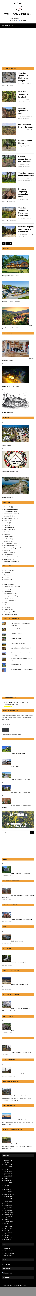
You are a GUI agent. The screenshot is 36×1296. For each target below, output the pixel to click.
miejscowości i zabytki (10, 614)
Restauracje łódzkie (9, 545)
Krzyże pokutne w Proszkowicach (21, 1052)
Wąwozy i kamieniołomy (11, 596)
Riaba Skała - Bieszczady (18, 643)
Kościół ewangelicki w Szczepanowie (21, 919)
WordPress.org (8, 1255)
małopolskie (28, 180)
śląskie (27, 118)
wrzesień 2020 (8, 1214)
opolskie (6, 534)
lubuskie (6, 523)
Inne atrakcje (8, 607)
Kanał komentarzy (9, 1253)
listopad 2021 (8, 1192)
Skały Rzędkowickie (17, 941)
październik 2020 (9, 1212)
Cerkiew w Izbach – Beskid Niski (20, 792)
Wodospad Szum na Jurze (18, 962)
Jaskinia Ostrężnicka (17, 1144)
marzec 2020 (8, 1228)
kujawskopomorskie (10, 518)
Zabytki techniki (8, 609)
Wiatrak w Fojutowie (16, 633)
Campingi (7, 572)
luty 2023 (6, 1185)
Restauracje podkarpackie (11, 548)
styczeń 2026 (8, 1171)
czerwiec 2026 (8, 1160)
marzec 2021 (8, 1201)
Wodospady (7, 589)
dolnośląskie (12, 201)
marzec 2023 (8, 1183)
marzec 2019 (8, 1237)
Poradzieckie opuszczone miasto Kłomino (16, 702)
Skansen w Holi (15, 629)
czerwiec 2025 (8, 1180)
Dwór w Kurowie (15, 766)
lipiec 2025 (7, 1178)
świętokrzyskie (8, 552)
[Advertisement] (18, 48)
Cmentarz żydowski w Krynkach (23, 94)
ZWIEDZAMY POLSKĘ (18, 14)
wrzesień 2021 (8, 1196)
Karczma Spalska (7, 412)
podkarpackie (12, 220)
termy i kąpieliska (9, 570)
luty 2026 (6, 1169)
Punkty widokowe (9, 598)
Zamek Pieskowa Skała (18, 753)
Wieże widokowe (9, 605)
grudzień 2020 (8, 1208)
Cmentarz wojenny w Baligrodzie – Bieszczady (26, 229)
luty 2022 (6, 1187)
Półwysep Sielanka (7, 497)
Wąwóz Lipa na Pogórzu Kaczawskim (21, 648)
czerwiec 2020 (8, 1221)
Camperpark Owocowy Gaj (10, 471)
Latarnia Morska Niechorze (19, 1074)
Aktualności (7, 507)
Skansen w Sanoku (16, 638)
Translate (23, 20)
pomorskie (7, 541)
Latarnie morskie (9, 584)
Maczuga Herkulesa (16, 664)
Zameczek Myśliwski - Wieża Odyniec (22, 669)
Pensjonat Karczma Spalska (10, 275)
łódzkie (6, 525)
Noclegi (6, 577)
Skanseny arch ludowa (10, 593)
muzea (6, 582)
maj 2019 (6, 1235)
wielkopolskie (8, 559)
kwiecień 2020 (8, 1226)
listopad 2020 (8, 1210)
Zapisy (5, 729)
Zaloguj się (7, 1248)
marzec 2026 (8, 1167)
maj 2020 (6, 1223)
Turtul (12, 1030)
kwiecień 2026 (8, 1164)
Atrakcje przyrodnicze (10, 612)
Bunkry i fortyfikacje (9, 600)
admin (3, 85)
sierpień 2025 (8, 1176)
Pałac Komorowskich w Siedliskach (21, 873)
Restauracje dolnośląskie (11, 543)
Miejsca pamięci (8, 591)
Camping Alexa (6, 445)
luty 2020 (6, 1230)
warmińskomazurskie (10, 557)
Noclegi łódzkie (8, 529)
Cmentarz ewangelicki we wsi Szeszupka (24, 159)
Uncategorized (8, 554)
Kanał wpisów (8, 1250)
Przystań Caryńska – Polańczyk (11, 301)
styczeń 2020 (8, 1233)
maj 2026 (6, 1162)
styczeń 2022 (8, 1189)
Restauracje (7, 575)
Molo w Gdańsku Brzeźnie (18, 1120)
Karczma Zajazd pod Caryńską (11, 386)
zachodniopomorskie (10, 561)
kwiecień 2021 (8, 1199)
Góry (5, 602)
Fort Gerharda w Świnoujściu (19, 1096)
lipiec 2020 (7, 1219)
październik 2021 (9, 1194)
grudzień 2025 (8, 1173)
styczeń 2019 (8, 1239)
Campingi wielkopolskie (11, 513)
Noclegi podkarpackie (10, 532)
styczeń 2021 (8, 1205)
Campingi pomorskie (10, 511)
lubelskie (11, 85)
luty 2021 (6, 1203)
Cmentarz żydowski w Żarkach (23, 110)
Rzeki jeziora (8, 579)
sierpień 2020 (8, 1217)
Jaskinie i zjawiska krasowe (12, 586)
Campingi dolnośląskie (10, 509)
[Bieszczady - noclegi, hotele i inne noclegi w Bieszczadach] (7, 1273)
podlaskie (27, 102)
